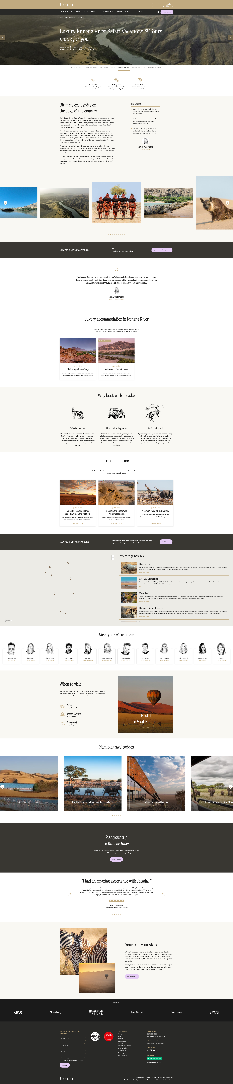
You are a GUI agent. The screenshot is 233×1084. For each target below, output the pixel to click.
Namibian (68, 120)
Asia (119, 1036)
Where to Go (124, 68)
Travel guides (154, 68)
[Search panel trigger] (158, 12)
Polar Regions (122, 1053)
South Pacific (122, 1055)
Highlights (76, 68)
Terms (148, 1077)
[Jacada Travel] (66, 6)
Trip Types (96, 12)
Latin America (122, 1048)
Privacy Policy (140, 1077)
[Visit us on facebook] (148, 1051)
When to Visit (138, 68)
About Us (138, 12)
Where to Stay (90, 68)
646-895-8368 (168, 6)
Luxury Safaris (81, 12)
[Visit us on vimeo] (153, 1051)
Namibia (72, 17)
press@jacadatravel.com (155, 1043)
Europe (120, 1043)
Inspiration (108, 12)
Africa (66, 17)
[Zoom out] (113, 558)
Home (61, 17)
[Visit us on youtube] (151, 1050)
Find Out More (132, 976)
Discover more (144, 572)
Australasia (121, 1039)
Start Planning (167, 12)
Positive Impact (124, 12)
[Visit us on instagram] (156, 1051)
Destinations (66, 12)
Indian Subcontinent (124, 1046)
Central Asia (122, 1041)
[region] (59, 588)
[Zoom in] (113, 556)
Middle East (122, 1050)
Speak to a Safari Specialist (162, 250)
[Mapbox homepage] (9, 621)
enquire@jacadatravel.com (156, 1036)
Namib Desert (64, 135)
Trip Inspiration (107, 68)
